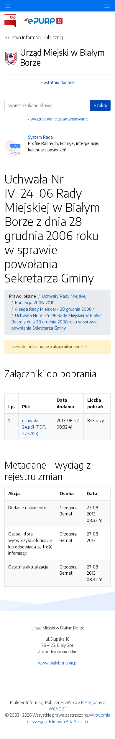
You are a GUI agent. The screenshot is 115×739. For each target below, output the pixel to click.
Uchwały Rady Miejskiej (64, 296)
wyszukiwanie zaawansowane (59, 118)
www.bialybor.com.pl (57, 662)
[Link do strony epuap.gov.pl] (43, 20)
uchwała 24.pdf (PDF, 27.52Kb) (34, 427)
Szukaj (100, 105)
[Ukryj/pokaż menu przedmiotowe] (8, 5)
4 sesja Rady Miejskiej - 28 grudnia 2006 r (54, 309)
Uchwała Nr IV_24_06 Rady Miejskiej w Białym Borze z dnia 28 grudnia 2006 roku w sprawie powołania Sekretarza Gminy (57, 321)
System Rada (40, 137)
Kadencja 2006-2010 (35, 302)
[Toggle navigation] (107, 5)
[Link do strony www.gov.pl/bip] (13, 20)
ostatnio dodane (59, 82)
